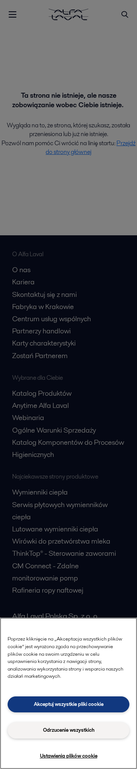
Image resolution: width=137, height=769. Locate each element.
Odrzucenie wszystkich (68, 730)
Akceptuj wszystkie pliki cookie (69, 704)
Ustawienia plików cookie (68, 755)
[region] (68, 693)
